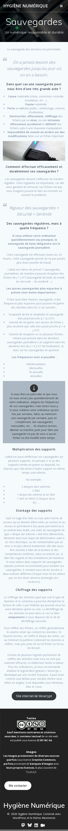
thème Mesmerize (44, 818)
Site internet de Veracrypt (34, 696)
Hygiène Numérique (25, 6)
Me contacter (18, 786)
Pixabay (30, 771)
